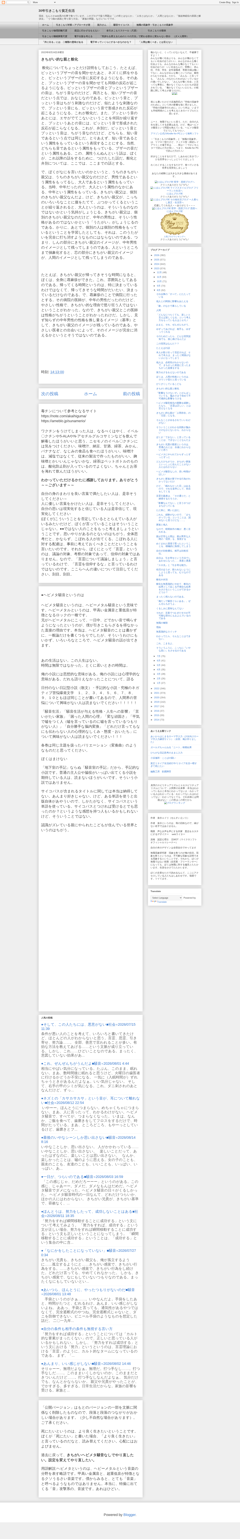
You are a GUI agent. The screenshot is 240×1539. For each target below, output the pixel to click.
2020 (157, 697)
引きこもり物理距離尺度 (54, 30)
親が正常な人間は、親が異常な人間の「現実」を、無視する (173, 537)
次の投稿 (49, 393)
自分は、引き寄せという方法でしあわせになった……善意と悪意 (173, 559)
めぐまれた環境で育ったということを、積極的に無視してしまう (173, 545)
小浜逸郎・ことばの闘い (163, 758)
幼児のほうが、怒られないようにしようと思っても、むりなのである (173, 572)
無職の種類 (162, 622)
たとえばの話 (163, 348)
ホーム (45, 25)
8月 (159, 290)
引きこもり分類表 (155, 30)
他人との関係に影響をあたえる (172, 301)
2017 (157, 706)
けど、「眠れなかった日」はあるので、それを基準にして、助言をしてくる (173, 489)
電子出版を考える (83, 36)
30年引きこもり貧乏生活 (57, 10)
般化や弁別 (162, 579)
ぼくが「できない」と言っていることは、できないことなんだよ (173, 438)
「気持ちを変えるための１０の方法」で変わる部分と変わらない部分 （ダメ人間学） (144, 36)
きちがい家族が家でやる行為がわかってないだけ (173, 480)
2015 (157, 715)
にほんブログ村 (175, 193)
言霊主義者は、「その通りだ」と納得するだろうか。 (173, 497)
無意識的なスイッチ (166, 631)
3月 (159, 674)
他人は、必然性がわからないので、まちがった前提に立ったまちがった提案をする (173, 365)
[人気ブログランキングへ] (175, 233)
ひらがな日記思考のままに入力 (167, 752)
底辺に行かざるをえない (86, 30)
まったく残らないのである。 (171, 596)
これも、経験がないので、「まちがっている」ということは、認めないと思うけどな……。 (173, 517)
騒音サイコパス (121, 25)
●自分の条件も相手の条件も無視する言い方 (77, 1329)
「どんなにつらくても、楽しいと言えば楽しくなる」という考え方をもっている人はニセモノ (173, 317)
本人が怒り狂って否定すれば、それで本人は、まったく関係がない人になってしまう (173, 355)
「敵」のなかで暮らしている (171, 306)
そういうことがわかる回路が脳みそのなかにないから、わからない (173, 430)
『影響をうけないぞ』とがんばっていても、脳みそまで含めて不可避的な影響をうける (173, 396)
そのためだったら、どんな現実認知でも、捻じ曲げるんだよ (173, 337)
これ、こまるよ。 (165, 643)
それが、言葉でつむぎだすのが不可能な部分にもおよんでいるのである (173, 616)
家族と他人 (162, 524)
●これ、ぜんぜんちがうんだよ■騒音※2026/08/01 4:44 (85, 1063)
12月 (159, 272)
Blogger (129, 1515)
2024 (157, 264)
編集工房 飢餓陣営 (161, 771)
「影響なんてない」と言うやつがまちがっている (173, 504)
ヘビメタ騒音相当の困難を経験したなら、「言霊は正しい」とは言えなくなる (173, 406)
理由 (158, 627)
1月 (159, 683)
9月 (159, 285)
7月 (159, 656)
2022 (157, 688)
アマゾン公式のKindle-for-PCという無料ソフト (175, 133)
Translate (162, 902)
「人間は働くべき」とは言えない (155, 42)
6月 (159, 660)
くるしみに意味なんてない (170, 608)
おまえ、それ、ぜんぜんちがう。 (173, 324)
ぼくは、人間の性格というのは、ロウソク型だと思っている (173, 378)
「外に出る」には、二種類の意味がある (62, 42)
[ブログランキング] (174, 803)
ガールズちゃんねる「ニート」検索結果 (171, 747)
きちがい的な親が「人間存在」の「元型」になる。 (173, 414)
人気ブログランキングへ (174, 236)
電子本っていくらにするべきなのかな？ (110, 42)
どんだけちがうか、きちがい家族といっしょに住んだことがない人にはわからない (173, 464)
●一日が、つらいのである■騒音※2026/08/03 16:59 (82, 1177)
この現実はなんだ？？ (167, 343)
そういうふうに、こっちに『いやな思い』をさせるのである (173, 649)
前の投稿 (131, 393)
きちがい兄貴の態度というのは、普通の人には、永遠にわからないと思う (173, 447)
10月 (159, 281)
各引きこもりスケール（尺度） (122, 30)
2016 (157, 711)
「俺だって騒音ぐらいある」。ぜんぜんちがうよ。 (173, 602)
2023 (157, 268)
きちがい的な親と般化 (167, 388)
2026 (157, 255)
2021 (157, 693)
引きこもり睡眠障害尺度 (54, 36)
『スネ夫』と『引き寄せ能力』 (172, 565)
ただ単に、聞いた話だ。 (168, 510)
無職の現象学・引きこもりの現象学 (154, 25)
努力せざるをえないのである (171, 372)
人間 (158, 310)
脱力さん (101, 25)
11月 (159, 277)
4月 (159, 669)
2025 (157, 259)
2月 (159, 678)
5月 (159, 665)
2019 (157, 702)
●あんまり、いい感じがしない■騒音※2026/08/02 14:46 (86, 1364)
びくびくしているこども (168, 384)
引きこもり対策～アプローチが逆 (73, 25)
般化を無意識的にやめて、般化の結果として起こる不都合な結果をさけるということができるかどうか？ (173, 588)
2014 (157, 719)
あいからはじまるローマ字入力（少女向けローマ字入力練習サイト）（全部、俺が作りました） (175, 739)
